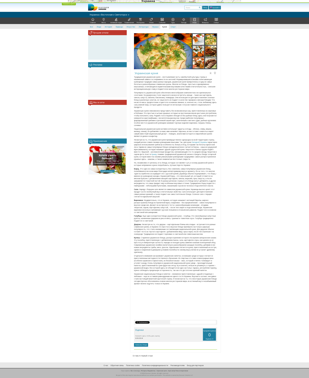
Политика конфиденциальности (155, 365)
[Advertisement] (107, 82)
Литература (143, 27)
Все (91, 27)
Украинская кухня (162, 371)
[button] (138, 51)
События (162, 23)
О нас (106, 365)
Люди (99, 27)
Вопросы (205, 23)
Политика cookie (133, 365)
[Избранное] (211, 73)
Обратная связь (117, 365)
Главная (93, 23)
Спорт (173, 27)
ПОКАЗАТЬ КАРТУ (69, 4)
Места (104, 23)
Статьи (216, 23)
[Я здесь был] (215, 73)
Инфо (195, 23)
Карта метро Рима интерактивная (178, 371)
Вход (205, 8)
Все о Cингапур (135, 371)
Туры (173, 23)
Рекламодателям (177, 365)
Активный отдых (116, 23)
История (108, 27)
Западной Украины (199, 142)
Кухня (164, 27)
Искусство (130, 27)
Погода (183, 23)
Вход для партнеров (195, 365)
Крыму (154, 154)
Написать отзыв (141, 345)
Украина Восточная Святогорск (109, 14)
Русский (215, 8)
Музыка (155, 27)
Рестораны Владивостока (148, 371)
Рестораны (140, 23)
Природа (119, 27)
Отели (151, 23)
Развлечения (129, 23)
